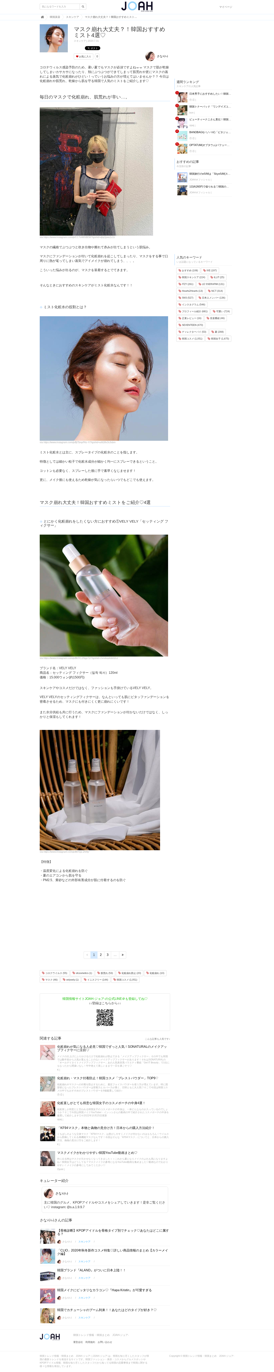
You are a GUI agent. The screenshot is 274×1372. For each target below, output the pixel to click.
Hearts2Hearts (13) (192, 291)
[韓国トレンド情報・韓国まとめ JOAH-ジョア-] (137, 8)
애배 (59, 1119)
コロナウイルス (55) (56, 973)
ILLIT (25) (218, 277)
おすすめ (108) (189, 270)
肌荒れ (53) (106, 973)
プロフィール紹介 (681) (194, 311)
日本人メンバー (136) (213, 297)
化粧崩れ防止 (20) (131, 973)
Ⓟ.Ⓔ (60, 1094)
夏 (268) (219, 331)
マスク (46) (51, 979)
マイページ (225, 6)
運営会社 (78, 1342)
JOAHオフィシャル (199, 179)
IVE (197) (211, 270)
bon (191, 112)
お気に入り (84, 56)
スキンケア (80, 41)
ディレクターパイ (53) (193, 331)
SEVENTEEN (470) (192, 325)
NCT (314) (217, 291)
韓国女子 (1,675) (219, 338)
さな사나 (162, 56)
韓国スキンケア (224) (193, 277)
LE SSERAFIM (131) (212, 284)
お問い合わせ (105, 1342)
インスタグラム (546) (193, 304)
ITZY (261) (187, 284)
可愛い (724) (223, 311)
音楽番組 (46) (217, 318)
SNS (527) (187, 297)
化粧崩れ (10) (156, 973)
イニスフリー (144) (97, 979)
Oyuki (60, 1169)
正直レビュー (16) (191, 318)
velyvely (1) (72, 979)
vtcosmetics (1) (83, 973)
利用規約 (90, 1342)
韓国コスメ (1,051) (126, 979)
